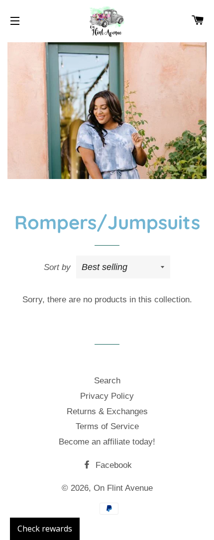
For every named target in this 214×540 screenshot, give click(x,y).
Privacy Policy (107, 396)
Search (107, 380)
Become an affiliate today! (107, 442)
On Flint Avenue (123, 488)
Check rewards (44, 528)
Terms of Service (107, 426)
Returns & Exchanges (107, 411)
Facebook (112, 465)
